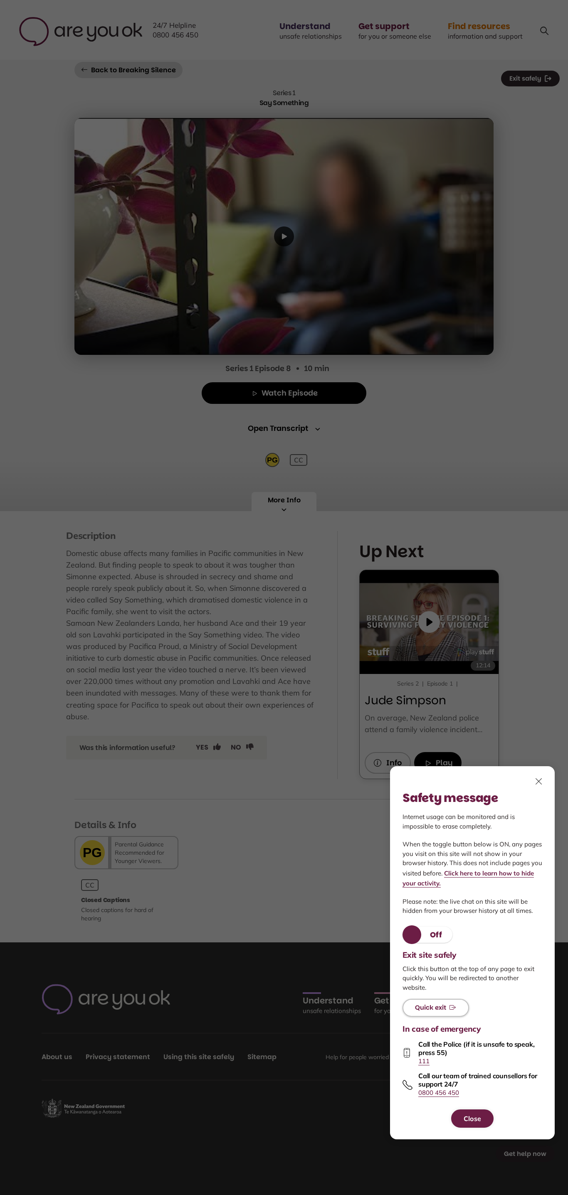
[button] (427, 935)
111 (424, 1061)
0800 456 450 (438, 1093)
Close (472, 1118)
